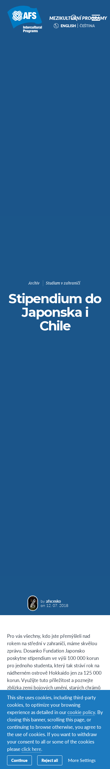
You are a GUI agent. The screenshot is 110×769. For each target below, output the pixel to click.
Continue (19, 760)
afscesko (53, 601)
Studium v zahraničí (63, 283)
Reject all (49, 760)
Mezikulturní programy (24, 19)
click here (31, 748)
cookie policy (81, 712)
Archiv (33, 283)
